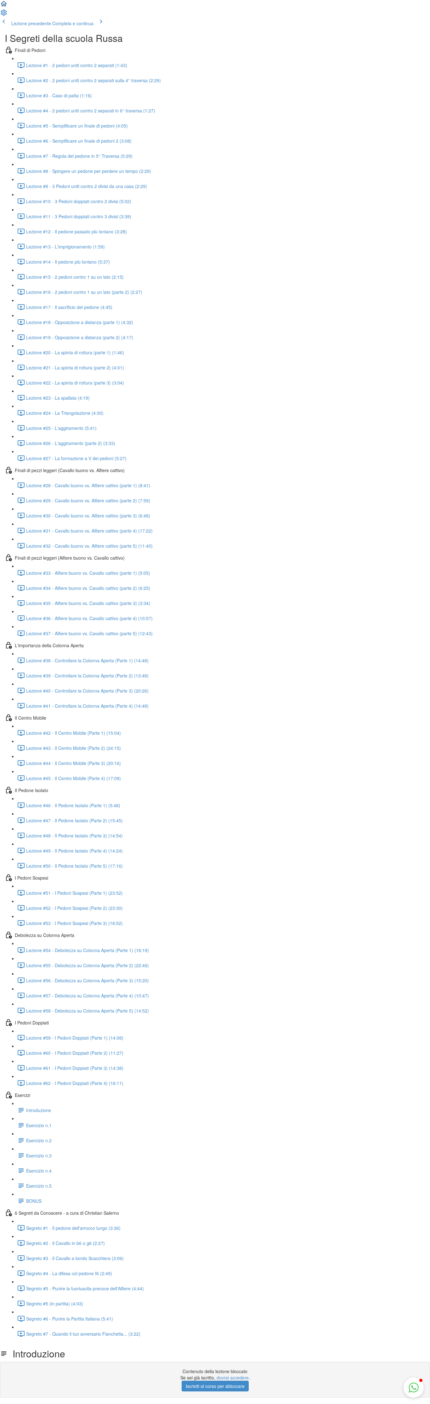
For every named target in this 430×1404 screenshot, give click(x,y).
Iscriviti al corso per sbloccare (215, 1386)
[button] (4, 6)
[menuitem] (4, 14)
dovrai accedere (233, 1377)
